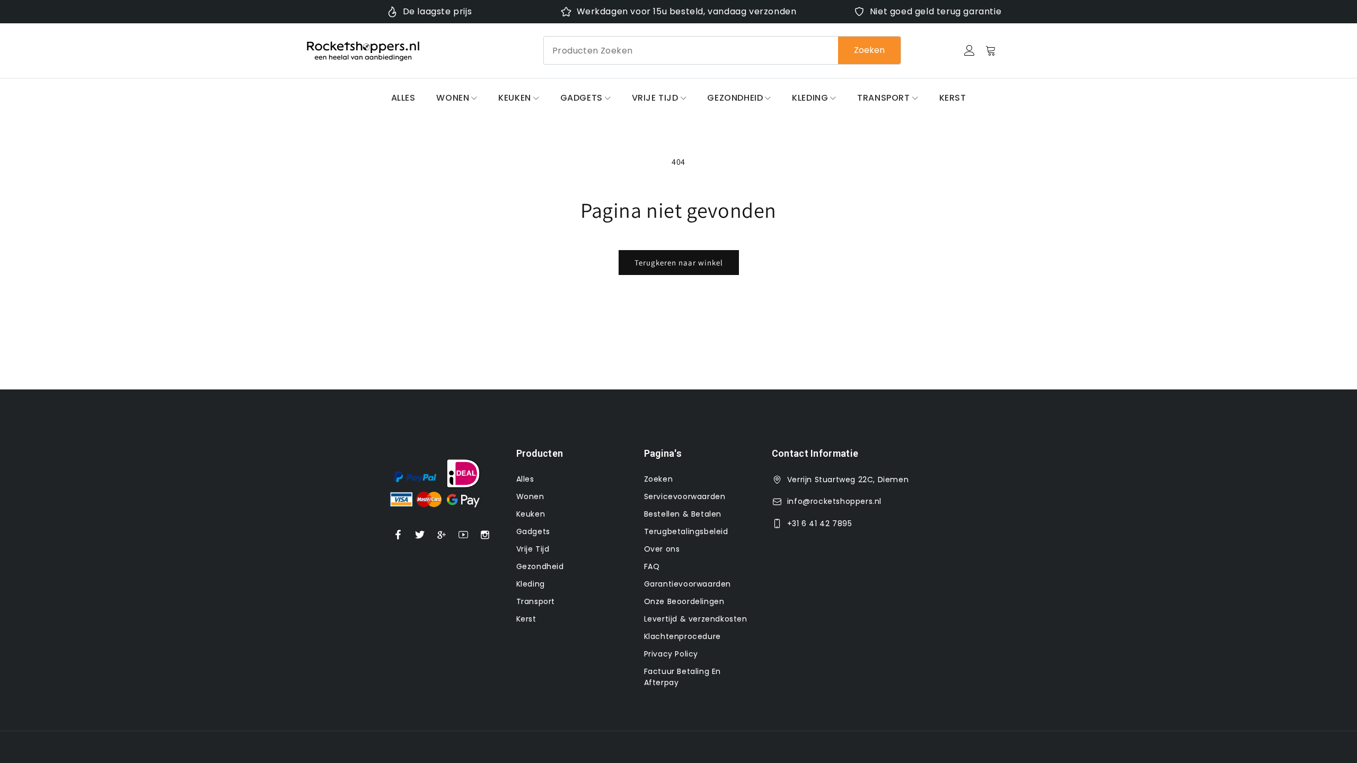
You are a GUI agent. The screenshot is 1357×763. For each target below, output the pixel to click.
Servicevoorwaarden (685, 496)
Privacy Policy (671, 654)
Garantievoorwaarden (687, 584)
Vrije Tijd (655, 98)
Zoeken (869, 50)
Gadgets (581, 98)
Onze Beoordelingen (684, 601)
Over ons (662, 549)
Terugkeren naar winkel (679, 263)
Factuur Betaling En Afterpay (682, 677)
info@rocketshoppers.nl (834, 501)
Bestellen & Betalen (682, 514)
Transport (883, 98)
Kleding (810, 98)
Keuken (514, 98)
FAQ (652, 566)
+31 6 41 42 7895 (819, 523)
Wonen (452, 98)
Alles (403, 98)
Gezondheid (735, 98)
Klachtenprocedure (682, 636)
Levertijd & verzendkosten (695, 619)
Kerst (952, 98)
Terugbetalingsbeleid (686, 531)
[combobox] (722, 50)
